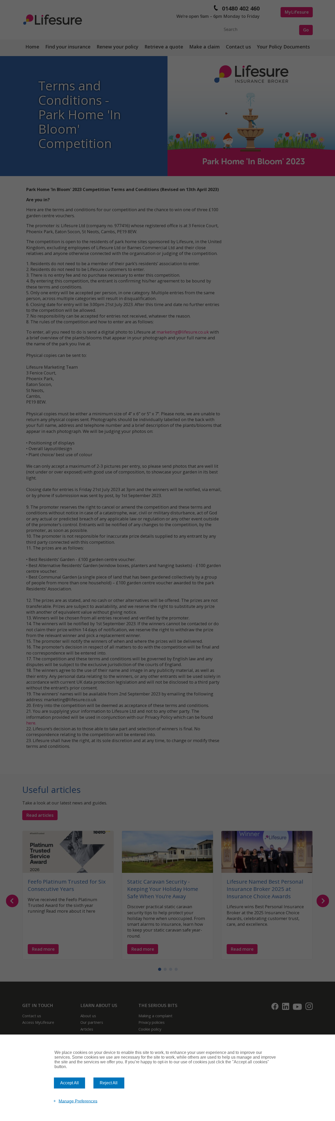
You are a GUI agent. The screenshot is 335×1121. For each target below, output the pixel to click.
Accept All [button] (69, 1083)
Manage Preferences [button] (78, 1101)
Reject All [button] (109, 1083)
